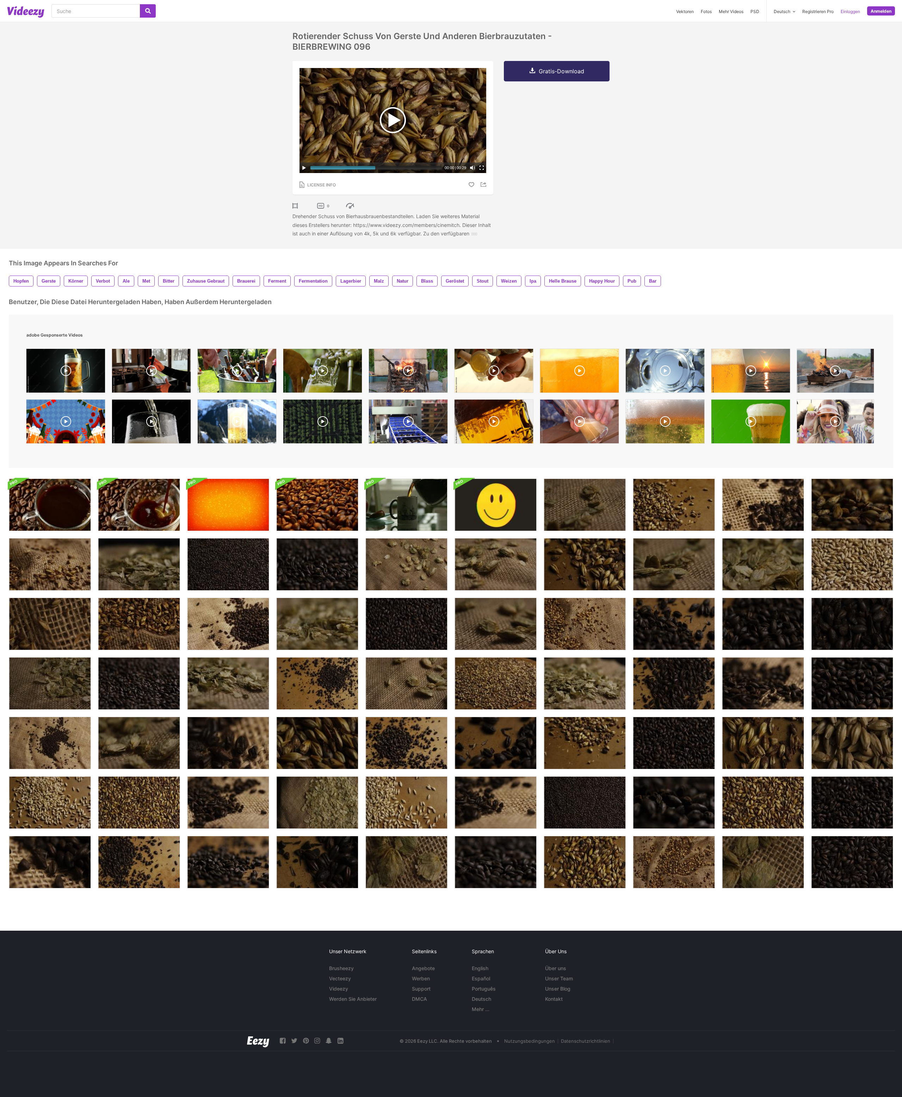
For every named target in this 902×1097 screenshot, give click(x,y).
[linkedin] (340, 1040)
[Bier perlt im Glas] (494, 423)
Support (421, 989)
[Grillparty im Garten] (237, 372)
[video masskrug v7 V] (665, 423)
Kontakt (554, 999)
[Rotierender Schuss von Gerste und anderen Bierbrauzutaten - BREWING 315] (317, 624)
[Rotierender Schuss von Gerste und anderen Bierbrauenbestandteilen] (852, 624)
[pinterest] (306, 1040)
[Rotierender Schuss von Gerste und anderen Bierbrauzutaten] (139, 564)
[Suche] (148, 11)
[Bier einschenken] (665, 372)
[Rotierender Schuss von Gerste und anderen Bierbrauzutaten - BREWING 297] (50, 683)
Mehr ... (480, 1009)
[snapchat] (329, 1040)
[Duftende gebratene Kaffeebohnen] (317, 505)
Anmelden (881, 11)
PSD (754, 11)
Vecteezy (340, 978)
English (480, 968)
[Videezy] (25, 12)
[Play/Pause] (304, 168)
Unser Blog (557, 989)
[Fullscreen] (481, 168)
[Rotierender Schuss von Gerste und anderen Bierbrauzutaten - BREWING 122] (852, 564)
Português (484, 989)
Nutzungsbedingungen (529, 1041)
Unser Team (559, 978)
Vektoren (685, 11)
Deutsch (481, 999)
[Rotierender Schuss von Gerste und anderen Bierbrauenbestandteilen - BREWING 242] (50, 564)
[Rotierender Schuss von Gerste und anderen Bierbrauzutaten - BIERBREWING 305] (585, 683)
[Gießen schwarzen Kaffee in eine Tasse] (139, 505)
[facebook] (282, 1040)
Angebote (423, 968)
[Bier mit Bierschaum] (750, 423)
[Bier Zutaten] (579, 423)
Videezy (338, 989)
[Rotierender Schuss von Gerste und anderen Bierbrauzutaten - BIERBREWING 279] (585, 505)
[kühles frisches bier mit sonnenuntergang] (750, 372)
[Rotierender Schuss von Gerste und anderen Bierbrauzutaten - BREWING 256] (406, 862)
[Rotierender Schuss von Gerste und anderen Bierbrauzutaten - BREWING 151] (406, 743)
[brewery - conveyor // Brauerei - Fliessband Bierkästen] (408, 423)
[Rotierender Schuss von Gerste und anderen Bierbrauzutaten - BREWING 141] (317, 683)
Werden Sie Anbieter (353, 999)
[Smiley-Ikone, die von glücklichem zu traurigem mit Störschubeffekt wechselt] (496, 505)
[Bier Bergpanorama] (237, 423)
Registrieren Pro (818, 11)
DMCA (419, 999)
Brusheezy (341, 968)
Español (481, 978)
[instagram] (317, 1040)
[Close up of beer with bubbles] (579, 372)
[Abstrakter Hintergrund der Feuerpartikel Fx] (228, 505)
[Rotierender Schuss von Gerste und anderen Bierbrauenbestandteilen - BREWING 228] (50, 624)
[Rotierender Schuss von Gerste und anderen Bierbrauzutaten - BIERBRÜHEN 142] (139, 862)
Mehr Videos (731, 11)
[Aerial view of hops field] (322, 423)
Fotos (706, 11)
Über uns (555, 968)
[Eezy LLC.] (258, 1040)
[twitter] (294, 1040)
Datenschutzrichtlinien (585, 1041)
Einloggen (850, 11)
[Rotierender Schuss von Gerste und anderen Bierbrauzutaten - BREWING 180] (496, 862)
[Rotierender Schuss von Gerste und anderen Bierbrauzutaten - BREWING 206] (50, 862)
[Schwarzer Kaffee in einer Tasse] (50, 505)
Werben (421, 978)
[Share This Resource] (484, 184)
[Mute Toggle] (472, 168)
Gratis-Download (561, 71)
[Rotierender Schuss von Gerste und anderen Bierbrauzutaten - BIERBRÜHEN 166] (852, 862)
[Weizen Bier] (151, 372)
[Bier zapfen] (322, 372)
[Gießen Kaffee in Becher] (406, 505)
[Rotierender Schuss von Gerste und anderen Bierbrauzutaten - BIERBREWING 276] (496, 624)
